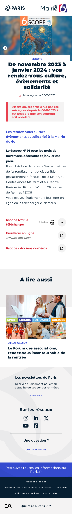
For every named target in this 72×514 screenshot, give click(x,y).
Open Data (61, 487)
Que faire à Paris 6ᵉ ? (36, 506)
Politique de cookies (26, 493)
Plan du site (50, 493)
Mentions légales (36, 481)
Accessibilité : (27, 487)
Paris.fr (36, 472)
